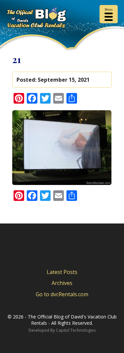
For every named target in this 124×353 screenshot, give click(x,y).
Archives (62, 283)
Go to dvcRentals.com (62, 294)
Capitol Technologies (76, 330)
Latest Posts (62, 272)
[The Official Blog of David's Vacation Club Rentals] (62, 19)
